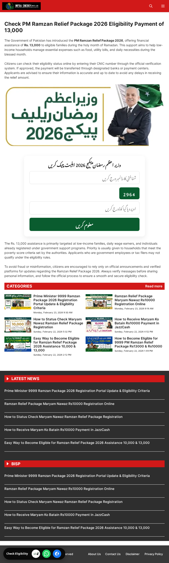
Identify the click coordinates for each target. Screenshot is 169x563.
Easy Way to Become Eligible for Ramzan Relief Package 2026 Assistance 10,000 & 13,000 (56, 344)
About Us (94, 554)
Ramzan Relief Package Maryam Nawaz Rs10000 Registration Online (135, 300)
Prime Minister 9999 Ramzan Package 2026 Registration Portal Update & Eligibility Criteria (56, 302)
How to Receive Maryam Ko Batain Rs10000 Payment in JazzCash (137, 323)
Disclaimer (133, 554)
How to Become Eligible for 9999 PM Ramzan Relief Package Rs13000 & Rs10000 (138, 342)
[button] (151, 6)
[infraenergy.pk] (21, 6)
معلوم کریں (84, 224)
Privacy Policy (154, 554)
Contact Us (113, 554)
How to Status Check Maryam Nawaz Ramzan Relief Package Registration (58, 323)
